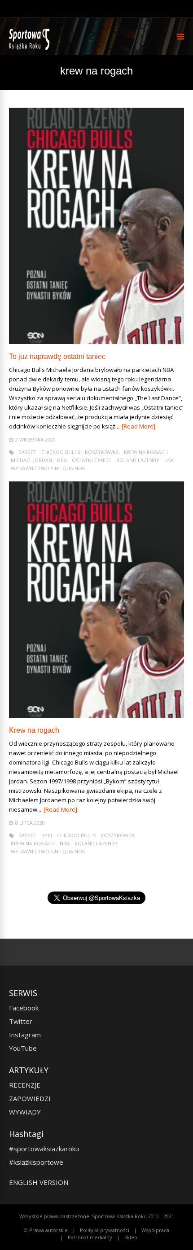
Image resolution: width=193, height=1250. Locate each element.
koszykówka (102, 452)
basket (27, 452)
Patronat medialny (90, 1237)
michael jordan (31, 460)
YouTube (23, 1048)
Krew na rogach (34, 730)
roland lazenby (137, 460)
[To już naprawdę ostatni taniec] (96, 341)
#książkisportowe (36, 1162)
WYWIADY (25, 1111)
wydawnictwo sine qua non (48, 468)
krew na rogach (146, 452)
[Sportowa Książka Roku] (31, 48)
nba (62, 460)
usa (169, 460)
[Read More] (138, 426)
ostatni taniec (91, 460)
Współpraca (155, 1230)
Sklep (130, 1237)
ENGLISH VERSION (38, 1182)
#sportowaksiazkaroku (44, 1148)
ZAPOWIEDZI (30, 1098)
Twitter (20, 1021)
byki (46, 835)
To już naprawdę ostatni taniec (57, 356)
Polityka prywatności (104, 1230)
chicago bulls (60, 452)
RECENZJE (24, 1084)
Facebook (24, 1007)
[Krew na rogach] (96, 715)
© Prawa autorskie (46, 1230)
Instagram (25, 1034)
